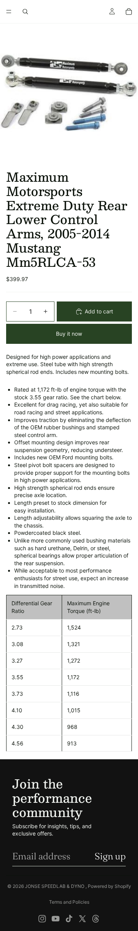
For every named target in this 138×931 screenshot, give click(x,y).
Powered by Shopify (109, 886)
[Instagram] (42, 918)
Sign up (110, 856)
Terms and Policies (69, 902)
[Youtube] (55, 918)
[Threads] (95, 918)
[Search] (25, 11)
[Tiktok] (69, 918)
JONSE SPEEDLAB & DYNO (55, 886)
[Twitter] (82, 918)
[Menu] (9, 11)
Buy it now (69, 333)
